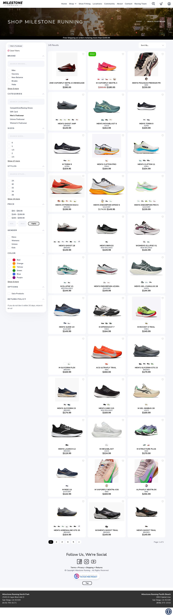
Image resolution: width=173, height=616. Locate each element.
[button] (168, 611)
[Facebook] (79, 561)
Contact (128, 3)
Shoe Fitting (85, 3)
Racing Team (141, 3)
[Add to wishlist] (83, 54)
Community (109, 3)
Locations (97, 3)
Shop (71, 3)
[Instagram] (86, 561)
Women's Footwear (18, 123)
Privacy (81, 567)
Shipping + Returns (94, 567)
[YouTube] (93, 561)
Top (87, 583)
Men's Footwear (17, 115)
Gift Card (14, 112)
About (120, 3)
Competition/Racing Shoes (21, 108)
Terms (73, 567)
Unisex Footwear (17, 119)
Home (64, 3)
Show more (13, 88)
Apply (33, 224)
